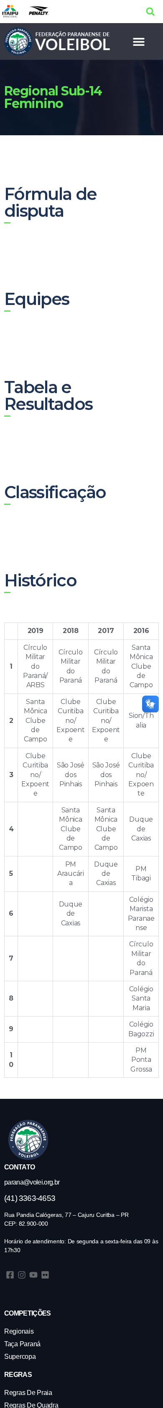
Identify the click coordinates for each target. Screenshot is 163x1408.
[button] (150, 11)
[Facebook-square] (10, 1275)
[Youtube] (33, 1275)
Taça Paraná (22, 1344)
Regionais (19, 1331)
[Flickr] (45, 1275)
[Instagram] (22, 1275)
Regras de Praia (28, 1392)
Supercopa (20, 1356)
